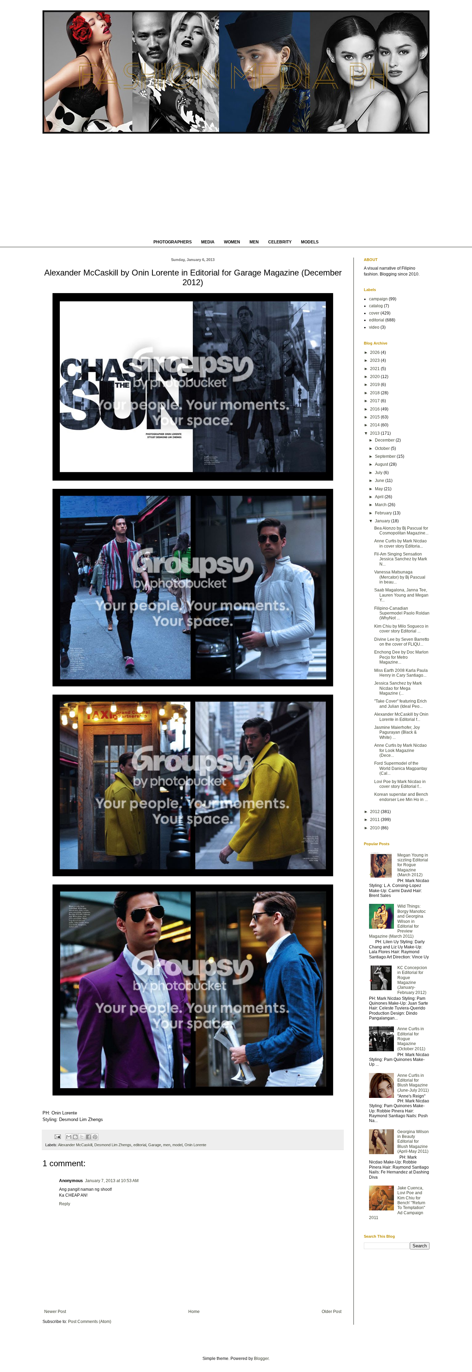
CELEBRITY (280, 242)
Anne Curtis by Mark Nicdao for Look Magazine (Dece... (400, 750)
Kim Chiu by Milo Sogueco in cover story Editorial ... (401, 629)
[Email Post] (57, 1136)
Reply (64, 1203)
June (380, 480)
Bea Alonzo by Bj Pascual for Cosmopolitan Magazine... (401, 530)
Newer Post (55, 1311)
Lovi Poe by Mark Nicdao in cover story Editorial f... (400, 784)
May (379, 488)
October (383, 448)
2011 (375, 819)
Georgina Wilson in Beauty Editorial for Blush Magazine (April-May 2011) (413, 1141)
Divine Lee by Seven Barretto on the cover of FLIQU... (401, 642)
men (166, 1145)
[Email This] (68, 1136)
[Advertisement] (236, 185)
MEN (254, 242)
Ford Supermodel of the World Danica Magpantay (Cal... (400, 768)
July (379, 472)
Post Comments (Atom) (89, 1321)
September (386, 456)
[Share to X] (81, 1136)
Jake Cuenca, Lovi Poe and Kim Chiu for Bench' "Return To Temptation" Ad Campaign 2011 (397, 1203)
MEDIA (208, 242)
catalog (376, 305)
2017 (375, 400)
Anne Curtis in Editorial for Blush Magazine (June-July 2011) (413, 1083)
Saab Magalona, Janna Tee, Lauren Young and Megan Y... (401, 595)
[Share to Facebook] (88, 1136)
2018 (375, 392)
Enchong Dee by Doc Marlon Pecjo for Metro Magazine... (401, 657)
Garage (154, 1145)
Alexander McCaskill (75, 1145)
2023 (375, 360)
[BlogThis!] (75, 1136)
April (380, 496)
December (385, 440)
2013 (375, 433)
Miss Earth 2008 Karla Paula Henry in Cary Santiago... (401, 673)
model (177, 1145)
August (382, 464)
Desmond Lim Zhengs (112, 1145)
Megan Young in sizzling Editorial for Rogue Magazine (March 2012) (412, 865)
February (384, 513)
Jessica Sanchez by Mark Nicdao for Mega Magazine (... (398, 688)
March (381, 504)
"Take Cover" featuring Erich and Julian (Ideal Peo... (400, 703)
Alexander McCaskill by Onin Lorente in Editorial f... (401, 717)
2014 (375, 425)
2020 (375, 376)
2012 (375, 811)
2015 (375, 417)
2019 (375, 384)
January (383, 521)
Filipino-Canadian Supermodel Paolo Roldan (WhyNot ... (401, 613)
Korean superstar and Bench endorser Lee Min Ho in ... (401, 797)
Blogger (261, 1358)
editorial (139, 1145)
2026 (375, 352)
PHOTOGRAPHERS (172, 242)
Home (194, 1311)
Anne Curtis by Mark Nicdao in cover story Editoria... (400, 543)
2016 (375, 409)
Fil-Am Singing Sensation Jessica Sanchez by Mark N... (400, 559)
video (374, 327)
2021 (375, 368)
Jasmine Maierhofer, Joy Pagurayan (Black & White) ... (397, 732)
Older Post (331, 1311)
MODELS (310, 242)
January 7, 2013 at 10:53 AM (112, 1180)
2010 (375, 827)
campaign (378, 299)
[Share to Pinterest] (95, 1136)
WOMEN (232, 242)
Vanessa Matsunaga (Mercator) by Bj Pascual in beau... (399, 577)
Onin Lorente (195, 1145)
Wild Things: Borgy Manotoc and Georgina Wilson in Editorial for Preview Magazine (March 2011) (397, 921)
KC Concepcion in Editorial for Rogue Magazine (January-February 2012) (412, 980)
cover (374, 313)
